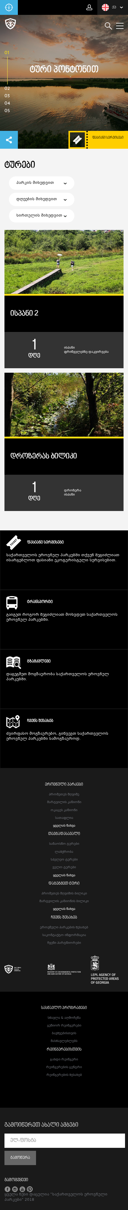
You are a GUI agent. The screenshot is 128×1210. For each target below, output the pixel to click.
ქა (114, 7)
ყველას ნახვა (64, 826)
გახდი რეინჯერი (64, 1059)
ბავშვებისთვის (64, 1033)
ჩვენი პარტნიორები (64, 943)
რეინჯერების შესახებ (64, 1075)
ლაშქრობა (64, 852)
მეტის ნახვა (64, 577)
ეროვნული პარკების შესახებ (64, 927)
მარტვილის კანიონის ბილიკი (64, 901)
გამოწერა (20, 1158)
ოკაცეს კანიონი (64, 810)
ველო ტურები (64, 867)
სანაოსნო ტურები (64, 844)
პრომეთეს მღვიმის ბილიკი (64, 893)
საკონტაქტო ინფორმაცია (64, 935)
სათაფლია (64, 818)
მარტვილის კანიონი (64, 802)
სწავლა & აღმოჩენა (64, 1018)
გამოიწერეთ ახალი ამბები (41, 1125)
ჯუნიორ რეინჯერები (64, 1026)
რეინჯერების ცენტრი (64, 1067)
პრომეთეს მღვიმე (64, 794)
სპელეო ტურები (64, 860)
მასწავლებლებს (64, 1041)
